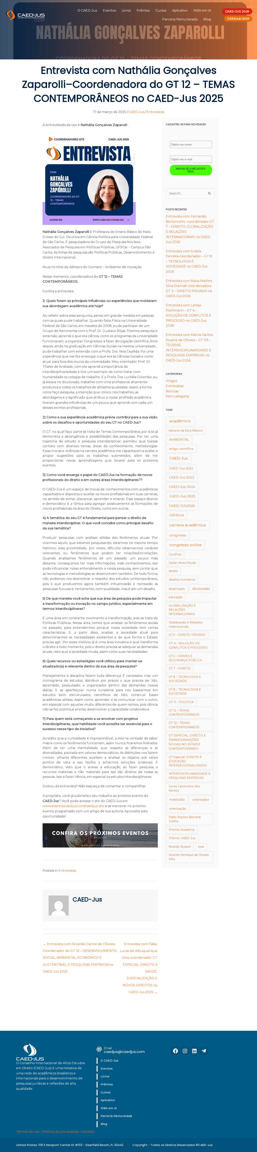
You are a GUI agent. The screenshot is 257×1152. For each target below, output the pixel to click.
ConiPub (175, 554)
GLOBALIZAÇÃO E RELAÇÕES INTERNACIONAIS (182, 610)
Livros (126, 10)
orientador (200, 799)
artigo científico (181, 449)
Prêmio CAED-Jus (182, 838)
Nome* (174, 137)
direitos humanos (182, 579)
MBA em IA (202, 10)
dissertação (177, 589)
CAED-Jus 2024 (182, 487)
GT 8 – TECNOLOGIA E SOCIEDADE (185, 679)
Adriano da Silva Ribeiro (186, 430)
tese (201, 846)
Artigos (171, 381)
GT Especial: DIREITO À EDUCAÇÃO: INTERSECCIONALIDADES (188, 761)
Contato (88, 1132)
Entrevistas (155, 112)
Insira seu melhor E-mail (191, 170)
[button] (175, 1051)
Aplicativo (180, 10)
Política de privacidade (61, 1132)
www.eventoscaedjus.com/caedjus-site (73, 806)
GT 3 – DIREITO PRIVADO (187, 635)
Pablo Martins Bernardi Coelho (185, 819)
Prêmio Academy (182, 829)
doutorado (201, 589)
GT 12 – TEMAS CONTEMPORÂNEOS (184, 712)
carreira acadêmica (187, 525)
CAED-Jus (136, 112)
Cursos (160, 10)
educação (176, 597)
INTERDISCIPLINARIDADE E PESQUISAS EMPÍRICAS (189, 776)
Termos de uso (28, 1132)
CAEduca (176, 515)
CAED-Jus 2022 (181, 468)
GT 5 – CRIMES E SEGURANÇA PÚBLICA (185, 658)
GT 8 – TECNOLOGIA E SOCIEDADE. (185, 691)
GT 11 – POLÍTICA (181, 702)
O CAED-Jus (87, 10)
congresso (177, 535)
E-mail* (174, 152)
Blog (207, 19)
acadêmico (180, 421)
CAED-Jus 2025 (182, 496)
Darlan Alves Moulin (182, 563)
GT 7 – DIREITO (180, 668)
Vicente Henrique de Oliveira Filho (189, 857)
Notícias (172, 391)
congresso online (185, 545)
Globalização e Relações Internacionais (185, 624)
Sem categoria (177, 396)
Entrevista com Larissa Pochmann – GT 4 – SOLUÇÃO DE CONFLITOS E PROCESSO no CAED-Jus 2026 (188, 315)
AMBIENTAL (179, 440)
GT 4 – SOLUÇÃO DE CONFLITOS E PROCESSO (188, 645)
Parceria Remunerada (180, 19)
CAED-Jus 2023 (181, 477)
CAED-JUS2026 (182, 506)
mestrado (177, 799)
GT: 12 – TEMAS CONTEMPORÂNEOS (184, 725)
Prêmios (143, 10)
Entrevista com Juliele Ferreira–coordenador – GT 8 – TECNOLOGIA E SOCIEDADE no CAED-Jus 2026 (189, 261)
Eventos (109, 10)
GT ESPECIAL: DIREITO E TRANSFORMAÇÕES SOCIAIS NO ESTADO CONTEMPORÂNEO (187, 742)
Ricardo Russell (180, 846)
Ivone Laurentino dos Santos (184, 788)
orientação (177, 808)
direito (173, 571)
